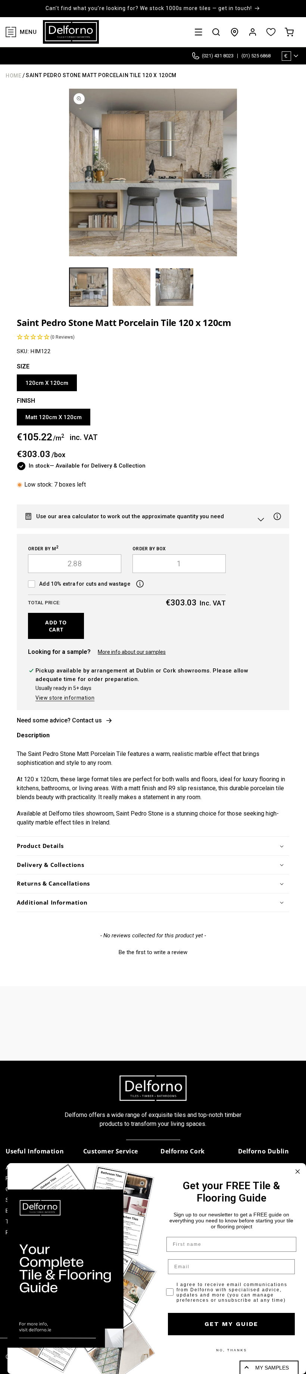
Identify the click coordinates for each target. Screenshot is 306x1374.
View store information (64, 698)
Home (14, 76)
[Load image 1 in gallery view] (88, 287)
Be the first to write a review (153, 952)
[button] (198, 32)
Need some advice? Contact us (59, 720)
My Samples (272, 1368)
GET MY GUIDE (231, 1323)
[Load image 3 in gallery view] (174, 287)
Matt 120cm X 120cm (53, 417)
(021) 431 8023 (218, 55)
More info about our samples (132, 652)
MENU (28, 32)
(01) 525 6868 (256, 55)
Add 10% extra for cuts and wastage (84, 584)
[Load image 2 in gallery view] (131, 287)
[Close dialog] (297, 1171)
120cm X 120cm (46, 383)
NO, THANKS (231, 1350)
